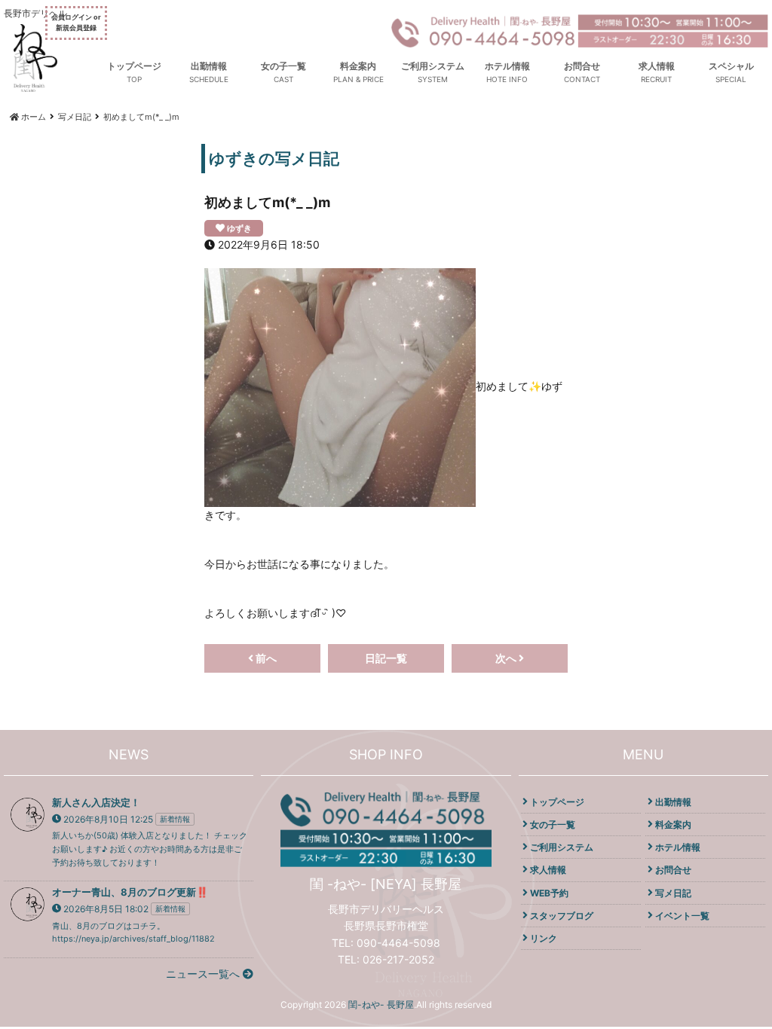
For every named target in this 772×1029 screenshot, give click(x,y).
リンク (543, 938)
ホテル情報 (507, 66)
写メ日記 (673, 893)
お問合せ (582, 66)
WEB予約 (549, 893)
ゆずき (239, 228)
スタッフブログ (561, 915)
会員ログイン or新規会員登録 (76, 22)
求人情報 (657, 66)
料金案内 (358, 66)
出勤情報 (209, 66)
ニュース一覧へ (204, 973)
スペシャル (731, 66)
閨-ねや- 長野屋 (381, 1004)
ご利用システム (432, 66)
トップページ (134, 66)
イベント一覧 (682, 915)
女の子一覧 (283, 66)
